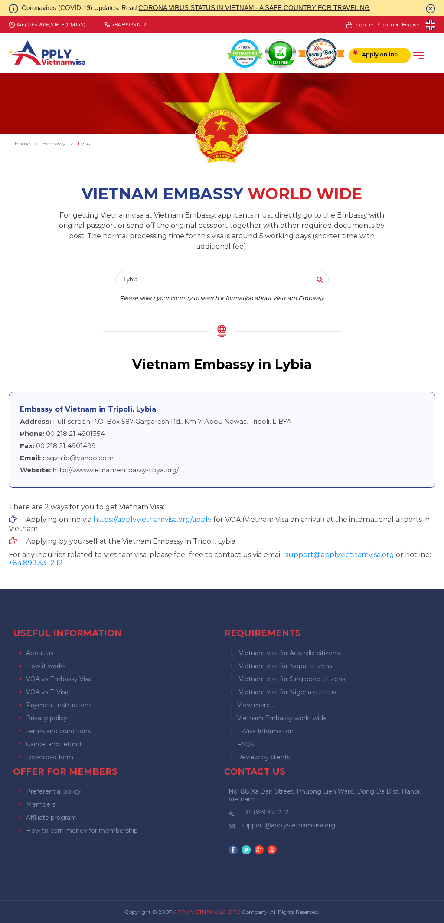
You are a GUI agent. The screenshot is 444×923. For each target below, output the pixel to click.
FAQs (245, 744)
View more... (255, 705)
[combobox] (222, 280)
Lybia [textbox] (131, 279)
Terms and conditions (58, 731)
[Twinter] (247, 850)
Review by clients (263, 757)
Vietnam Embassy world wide (282, 718)
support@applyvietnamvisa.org (339, 555)
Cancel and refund (53, 744)
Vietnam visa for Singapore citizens (292, 679)
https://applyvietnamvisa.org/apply (152, 519)
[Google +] (260, 850)
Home (22, 143)
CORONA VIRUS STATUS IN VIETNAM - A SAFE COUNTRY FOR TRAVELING (254, 7)
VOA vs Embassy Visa (58, 679)
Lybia (85, 143)
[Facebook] (234, 850)
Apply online (380, 54)
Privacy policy (46, 718)
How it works (45, 666)
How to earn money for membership (82, 830)
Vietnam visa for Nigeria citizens (287, 692)
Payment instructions (58, 705)
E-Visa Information (265, 731)
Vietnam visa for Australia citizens (289, 653)
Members (41, 804)
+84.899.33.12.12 (264, 812)
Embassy (53, 143)
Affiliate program (51, 817)
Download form (49, 757)
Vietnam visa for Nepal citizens (285, 666)
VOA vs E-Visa (47, 692)
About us (39, 653)
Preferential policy (53, 791)
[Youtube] (273, 850)
